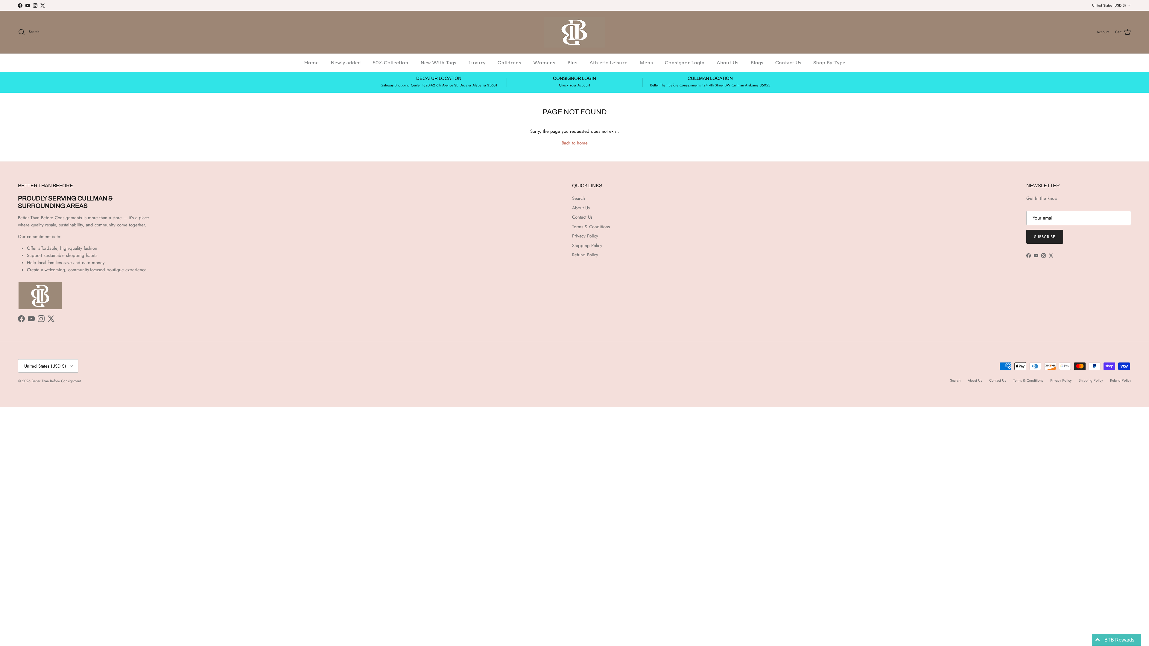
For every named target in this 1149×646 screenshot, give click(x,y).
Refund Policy (585, 255)
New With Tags (438, 62)
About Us (727, 62)
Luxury (477, 62)
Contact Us (788, 62)
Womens (544, 62)
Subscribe (1044, 237)
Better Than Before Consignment (56, 381)
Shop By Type (829, 62)
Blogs (756, 62)
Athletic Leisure (608, 62)
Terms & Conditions (591, 226)
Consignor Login (685, 62)
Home (311, 62)
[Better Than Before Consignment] (574, 32)
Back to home (575, 143)
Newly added (346, 62)
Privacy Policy (585, 236)
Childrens (509, 62)
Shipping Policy (587, 245)
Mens (646, 62)
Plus (572, 62)
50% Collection (390, 62)
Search (578, 198)
